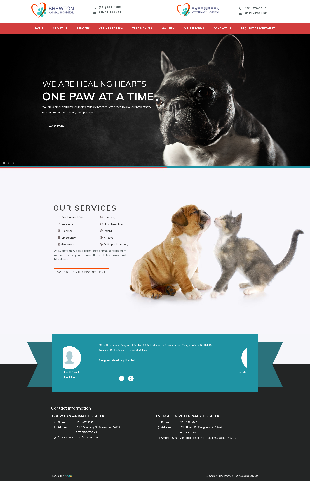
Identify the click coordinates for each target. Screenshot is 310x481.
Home (39, 28)
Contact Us (222, 28)
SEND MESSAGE (110, 12)
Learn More (56, 125)
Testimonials (142, 28)
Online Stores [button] (110, 28)
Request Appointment (258, 28)
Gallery (168, 28)
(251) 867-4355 (110, 7)
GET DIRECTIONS (86, 432)
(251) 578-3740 (255, 8)
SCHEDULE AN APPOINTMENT (81, 272)
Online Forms (194, 28)
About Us (60, 28)
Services (83, 28)
